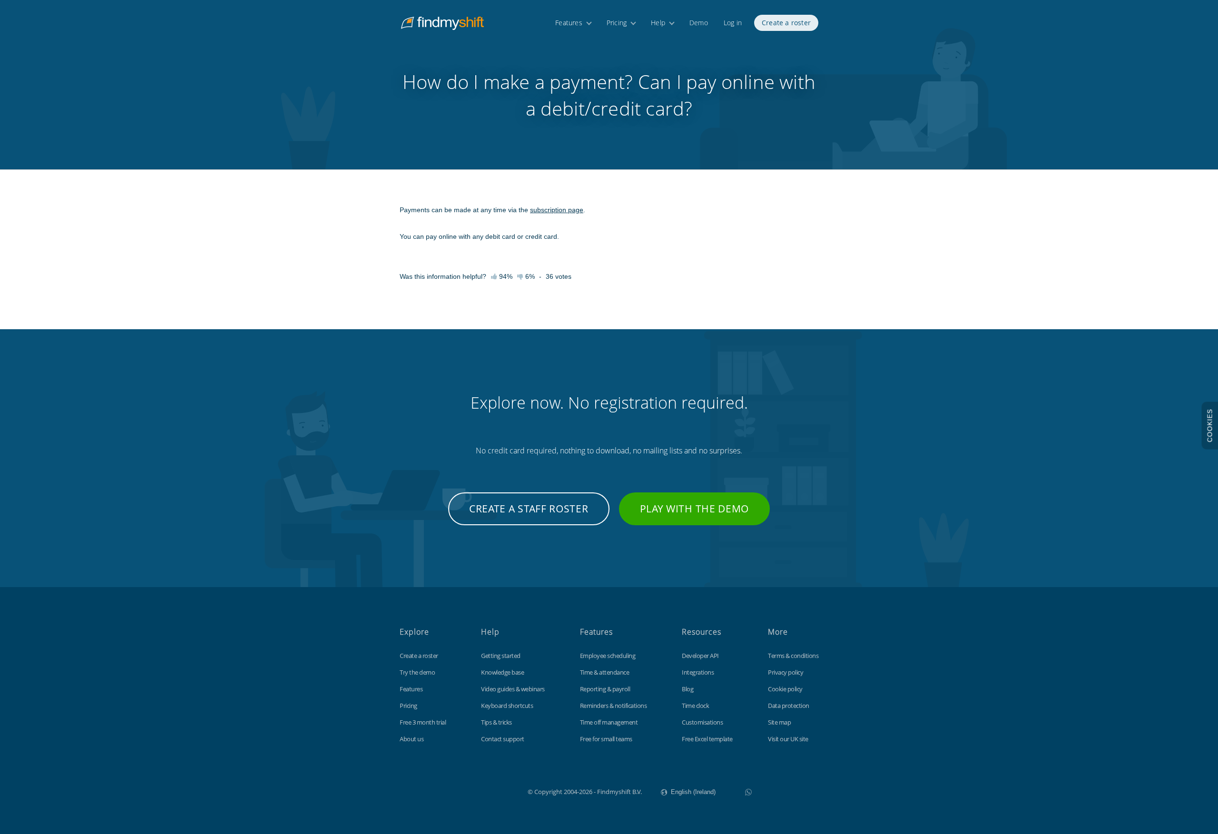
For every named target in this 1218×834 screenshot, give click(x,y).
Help (658, 22)
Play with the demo (694, 508)
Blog (687, 689)
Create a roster (786, 22)
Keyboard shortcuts (507, 705)
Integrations (698, 672)
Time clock (695, 705)
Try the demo (417, 672)
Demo (698, 22)
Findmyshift (480, 790)
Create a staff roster (529, 508)
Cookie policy (785, 689)
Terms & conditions (793, 655)
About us (411, 739)
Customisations (702, 722)
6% (529, 276)
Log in (733, 22)
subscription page (556, 210)
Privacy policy (785, 672)
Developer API (700, 655)
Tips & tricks (496, 722)
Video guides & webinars (513, 689)
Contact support (502, 739)
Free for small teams (606, 739)
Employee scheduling (608, 655)
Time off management (609, 722)
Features (568, 22)
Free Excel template (707, 739)
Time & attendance (604, 672)
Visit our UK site (788, 739)
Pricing (617, 22)
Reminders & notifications (613, 705)
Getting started (501, 655)
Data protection (788, 705)
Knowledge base (502, 672)
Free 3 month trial (423, 722)
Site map (779, 722)
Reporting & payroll (605, 689)
